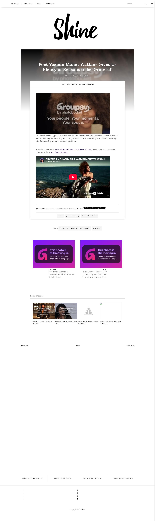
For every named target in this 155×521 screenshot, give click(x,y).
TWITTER (92, 478)
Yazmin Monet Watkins (89, 216)
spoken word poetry (72, 216)
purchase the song (59, 152)
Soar (39, 4)
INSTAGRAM (32, 478)
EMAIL (62, 478)
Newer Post (25, 345)
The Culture (28, 4)
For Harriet (15, 4)
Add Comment (88, 84)
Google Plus (85, 228)
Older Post (130, 345)
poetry (68, 76)
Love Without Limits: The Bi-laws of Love (73, 149)
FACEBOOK (123, 478)
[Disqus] (77, 378)
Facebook (64, 228)
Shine (83, 509)
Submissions (50, 4)
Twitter (74, 228)
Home (78, 345)
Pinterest (97, 228)
